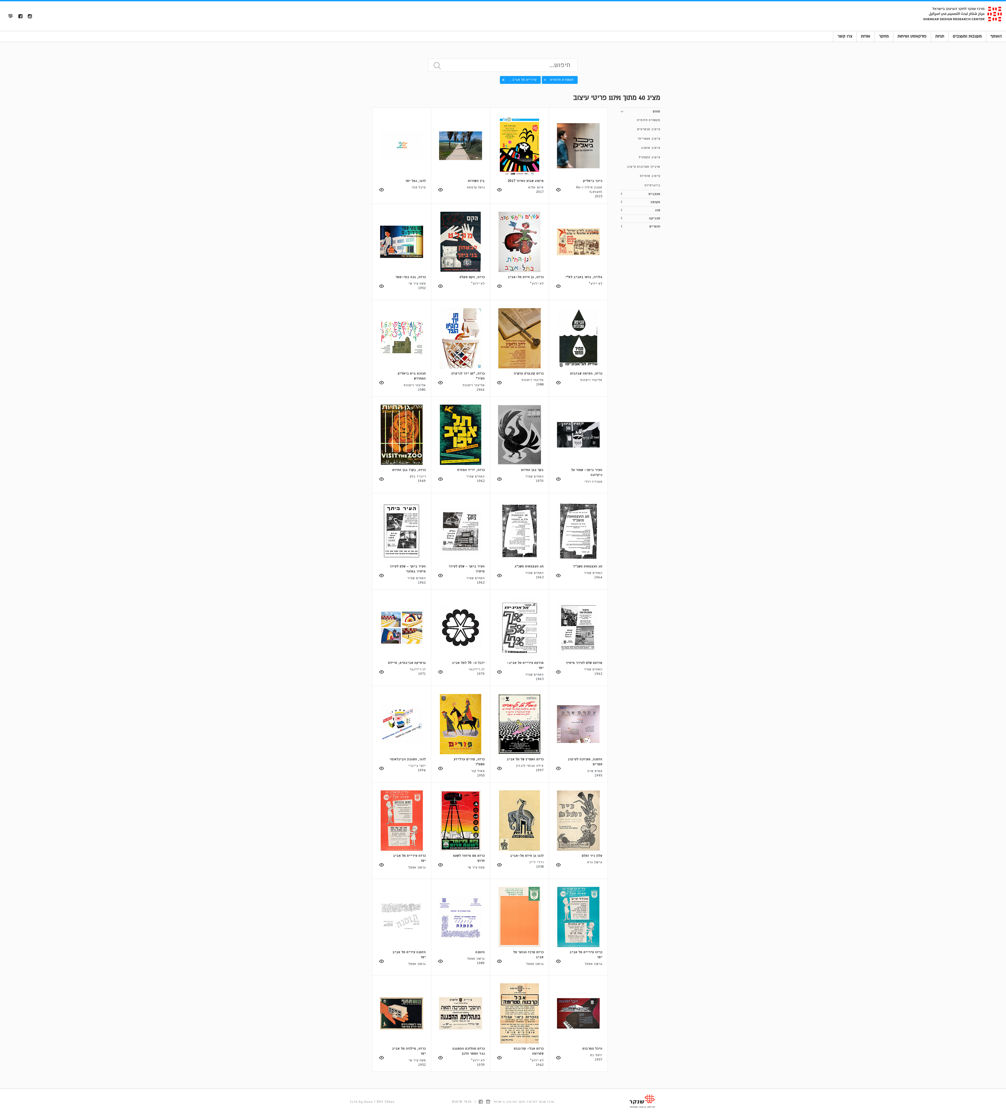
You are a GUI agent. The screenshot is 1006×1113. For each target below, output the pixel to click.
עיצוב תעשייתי (648, 138)
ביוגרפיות (652, 185)
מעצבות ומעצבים (967, 36)
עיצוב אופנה (650, 148)
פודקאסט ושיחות (912, 36)
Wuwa (368, 1102)
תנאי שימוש (462, 1102)
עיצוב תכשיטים (648, 129)
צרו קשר (845, 36)
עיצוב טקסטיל (649, 157)
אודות (865, 36)
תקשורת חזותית (648, 120)
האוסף (996, 36)
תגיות (939, 36)
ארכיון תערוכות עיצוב (643, 167)
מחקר (884, 36)
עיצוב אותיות (650, 176)
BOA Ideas (386, 1102)
